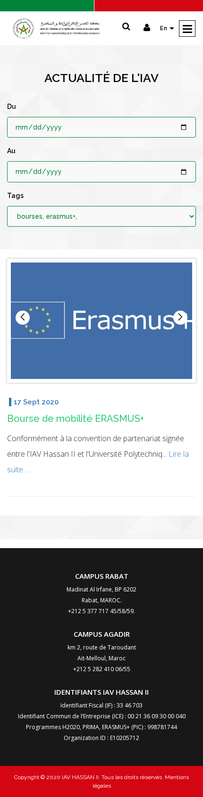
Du (11, 106)
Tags (15, 195)
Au (11, 151)
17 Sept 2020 (36, 402)
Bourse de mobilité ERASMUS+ (75, 418)
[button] (180, 318)
